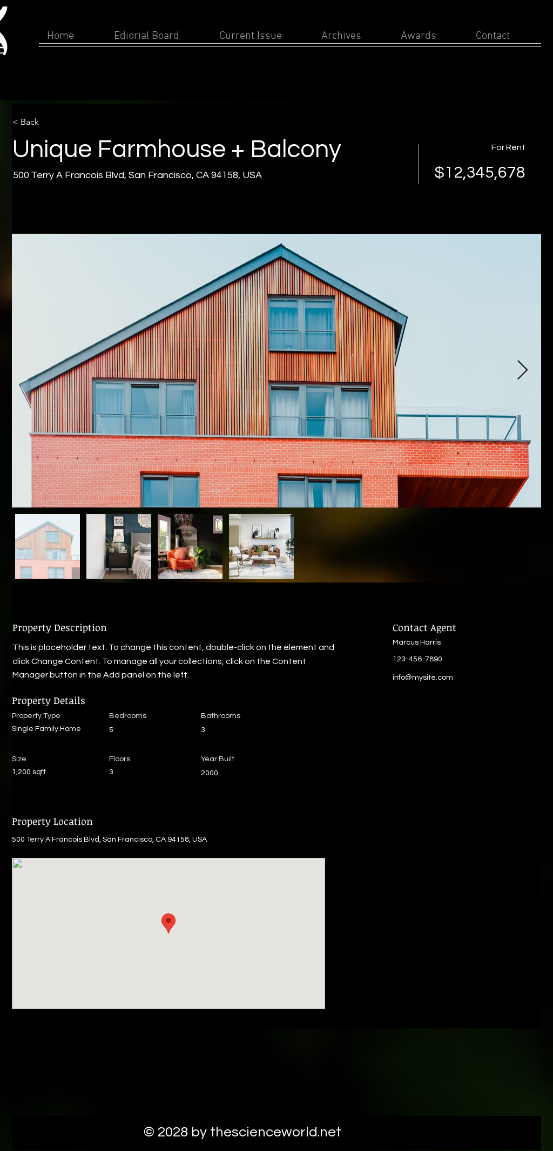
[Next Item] (522, 370)
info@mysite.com (423, 677)
